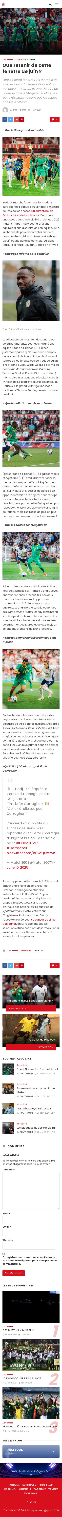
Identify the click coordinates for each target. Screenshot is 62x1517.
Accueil (14, 1485)
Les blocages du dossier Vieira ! (36, 1128)
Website (7, 1240)
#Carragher (17, 848)
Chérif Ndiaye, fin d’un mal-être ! (37, 1069)
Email (6, 1226)
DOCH (55, 1510)
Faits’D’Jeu (29, 1485)
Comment (8, 1169)
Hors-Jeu (10, 1489)
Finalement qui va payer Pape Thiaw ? (36, 1090)
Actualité (7, 60)
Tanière (31, 60)
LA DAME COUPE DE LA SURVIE (21, 1378)
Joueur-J (25, 1489)
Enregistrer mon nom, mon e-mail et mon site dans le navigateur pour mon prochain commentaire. (29, 1260)
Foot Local (31, 1493)
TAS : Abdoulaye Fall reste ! (34, 1108)
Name (7, 1213)
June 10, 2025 (17, 867)
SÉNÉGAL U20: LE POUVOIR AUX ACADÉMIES (29, 1426)
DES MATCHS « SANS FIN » (18, 1330)
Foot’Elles (46, 1485)
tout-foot (19, 109)
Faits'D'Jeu (20, 60)
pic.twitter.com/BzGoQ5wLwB (31, 853)
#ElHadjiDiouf (27, 843)
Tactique (39, 1489)
